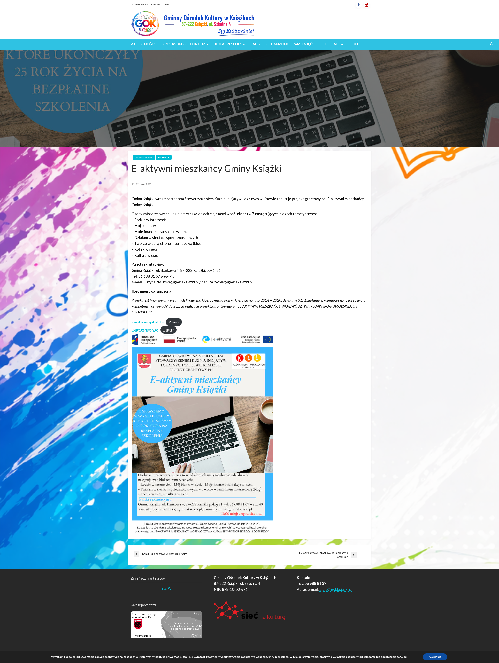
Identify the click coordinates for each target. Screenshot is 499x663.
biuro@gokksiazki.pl (335, 589)
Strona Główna (139, 4)
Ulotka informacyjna (145, 329)
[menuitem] (143, 44)
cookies (245, 657)
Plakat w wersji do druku (148, 322)
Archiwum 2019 (143, 157)
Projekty (163, 157)
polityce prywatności (168, 657)
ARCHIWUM (172, 44)
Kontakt (155, 4)
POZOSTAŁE (329, 44)
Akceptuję (435, 657)
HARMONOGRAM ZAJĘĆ (292, 44)
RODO (353, 44)
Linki (166, 4)
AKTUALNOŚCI (143, 44)
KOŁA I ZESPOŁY (228, 44)
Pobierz (174, 322)
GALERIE (256, 44)
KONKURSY (199, 44)
